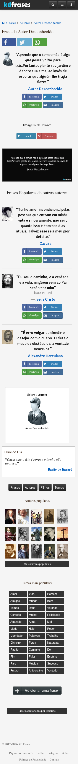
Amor (13, 594)
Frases (15, 487)
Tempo (14, 607)
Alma (32, 621)
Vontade (52, 670)
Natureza (52, 642)
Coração (15, 614)
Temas (59, 487)
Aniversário (36, 670)
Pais (13, 663)
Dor (49, 649)
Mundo (33, 600)
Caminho (34, 649)
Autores (30, 487)
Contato (54, 759)
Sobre (65, 753)
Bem (50, 600)
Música (33, 663)
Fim (12, 656)
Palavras (34, 635)
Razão (14, 649)
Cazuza (45, 243)
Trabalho (52, 635)
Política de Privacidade (32, 759)
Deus (32, 607)
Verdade (52, 607)
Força (32, 642)
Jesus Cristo (45, 299)
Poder (51, 628)
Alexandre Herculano (45, 355)
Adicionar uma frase (41, 690)
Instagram (53, 753)
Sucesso (52, 663)
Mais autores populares (37, 563)
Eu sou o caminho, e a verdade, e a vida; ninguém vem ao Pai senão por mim (44, 282)
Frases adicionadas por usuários (37, 710)
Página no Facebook (21, 753)
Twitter (40, 753)
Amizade (15, 621)
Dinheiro (15, 642)
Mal (49, 621)
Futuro (14, 670)
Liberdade (16, 635)
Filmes (45, 487)
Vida (31, 594)
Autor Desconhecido (45, 88)
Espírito (52, 656)
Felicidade (53, 614)
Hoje (31, 628)
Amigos (15, 600)
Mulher (33, 614)
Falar (32, 656)
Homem (52, 594)
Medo (13, 628)
